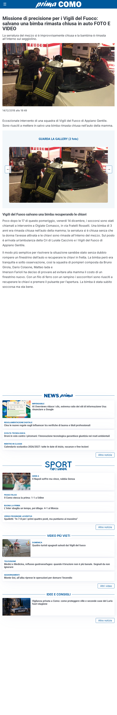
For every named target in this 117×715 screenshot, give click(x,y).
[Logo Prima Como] (58, 4)
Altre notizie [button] (105, 454)
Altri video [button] (106, 585)
